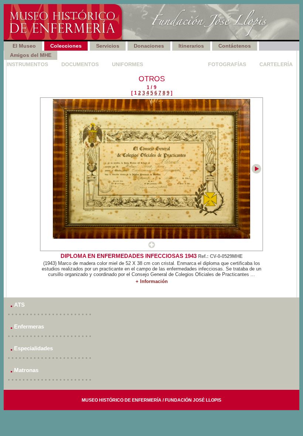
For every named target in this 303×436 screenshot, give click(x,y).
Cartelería (276, 64)
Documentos (80, 64)
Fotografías (227, 64)
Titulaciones (175, 64)
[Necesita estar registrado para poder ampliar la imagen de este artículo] (151, 246)
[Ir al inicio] (151, 22)
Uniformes (127, 64)
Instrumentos (27, 64)
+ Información (152, 281)
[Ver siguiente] (256, 172)
